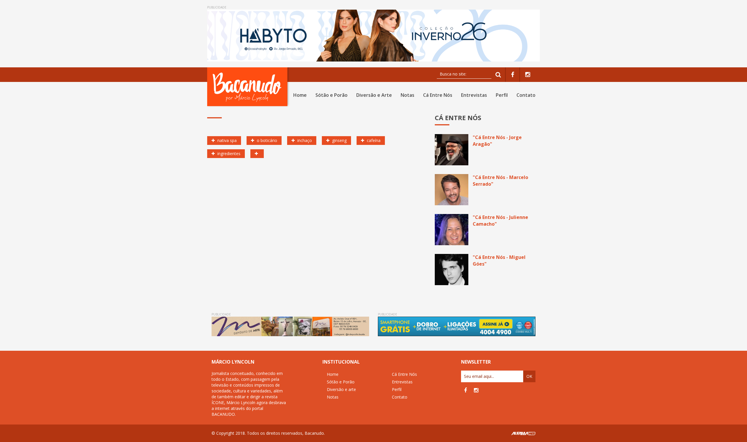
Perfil (502, 95)
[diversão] (257, 153)
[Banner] (373, 36)
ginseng (339, 140)
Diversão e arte (341, 389)
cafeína (373, 140)
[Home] (248, 87)
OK (529, 376)
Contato (525, 95)
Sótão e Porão (331, 95)
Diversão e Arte (374, 95)
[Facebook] (512, 74)
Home (300, 95)
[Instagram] (527, 74)
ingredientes (228, 153)
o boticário (266, 140)
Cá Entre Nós (437, 95)
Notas (407, 95)
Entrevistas (474, 95)
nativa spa (226, 140)
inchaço (304, 140)
